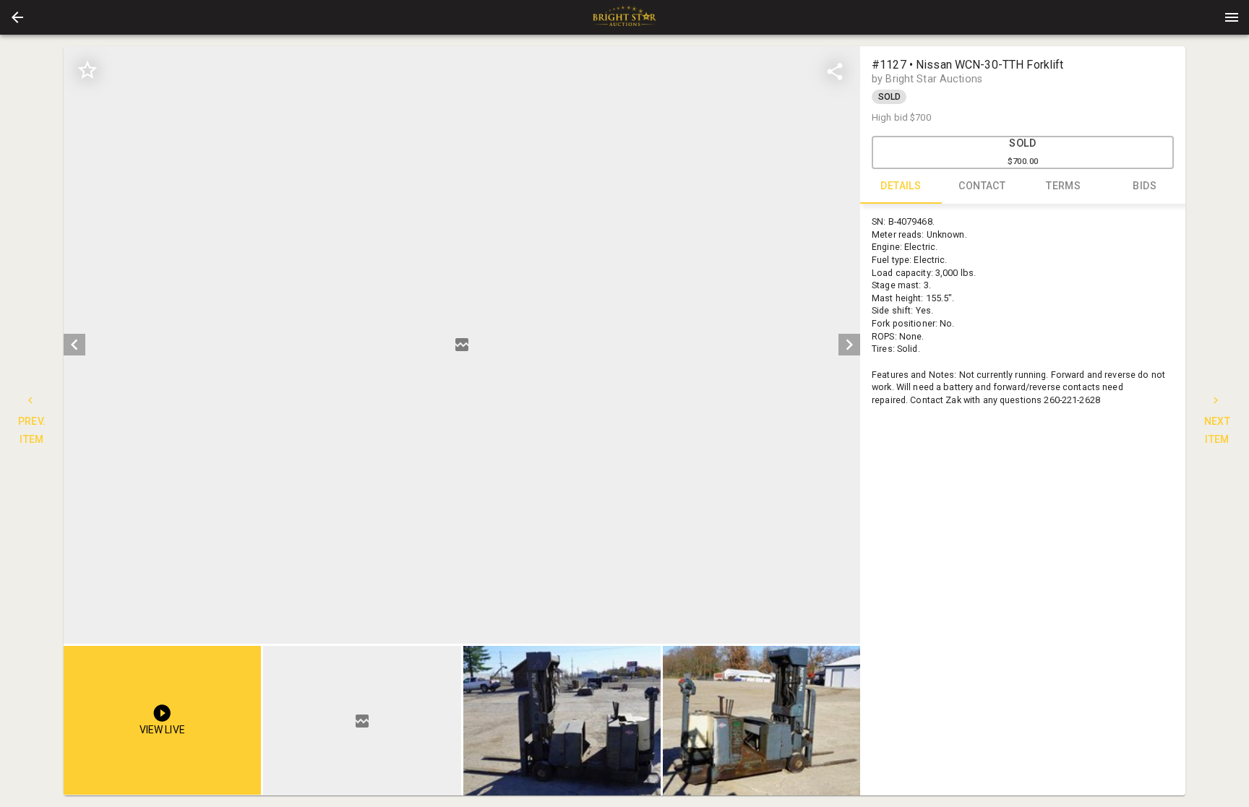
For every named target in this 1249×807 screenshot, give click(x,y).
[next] (849, 344)
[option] (462, 345)
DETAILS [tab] (900, 185)
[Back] (17, 17)
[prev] (74, 344)
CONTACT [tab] (981, 185)
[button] (17, 17)
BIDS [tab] (1144, 185)
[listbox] (462, 345)
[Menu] (1231, 17)
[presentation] (624, 17)
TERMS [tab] (1063, 185)
